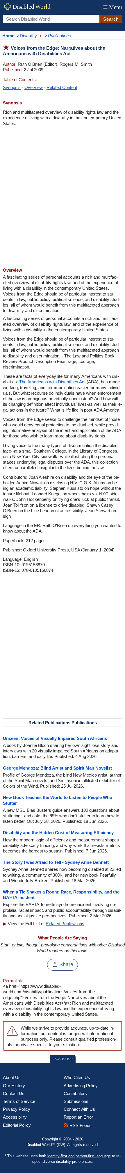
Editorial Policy (17, 1125)
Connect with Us (79, 1109)
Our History (14, 1085)
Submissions (76, 1101)
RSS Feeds (80, 1125)
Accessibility (15, 1117)
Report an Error (78, 1117)
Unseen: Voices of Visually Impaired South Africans (55, 738)
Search (111, 19)
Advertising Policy (81, 1085)
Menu (112, 7)
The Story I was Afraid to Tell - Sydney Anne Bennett (56, 862)
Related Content (62, 87)
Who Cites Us (77, 1077)
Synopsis (12, 87)
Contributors (75, 1093)
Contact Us (13, 1093)
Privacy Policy (16, 1109)
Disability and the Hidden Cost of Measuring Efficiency (58, 832)
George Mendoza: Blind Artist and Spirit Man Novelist (57, 768)
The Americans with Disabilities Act (52, 381)
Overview (33, 87)
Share (66, 964)
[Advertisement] (62, 197)
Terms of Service (19, 1101)
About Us (12, 1077)
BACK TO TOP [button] (63, 1058)
